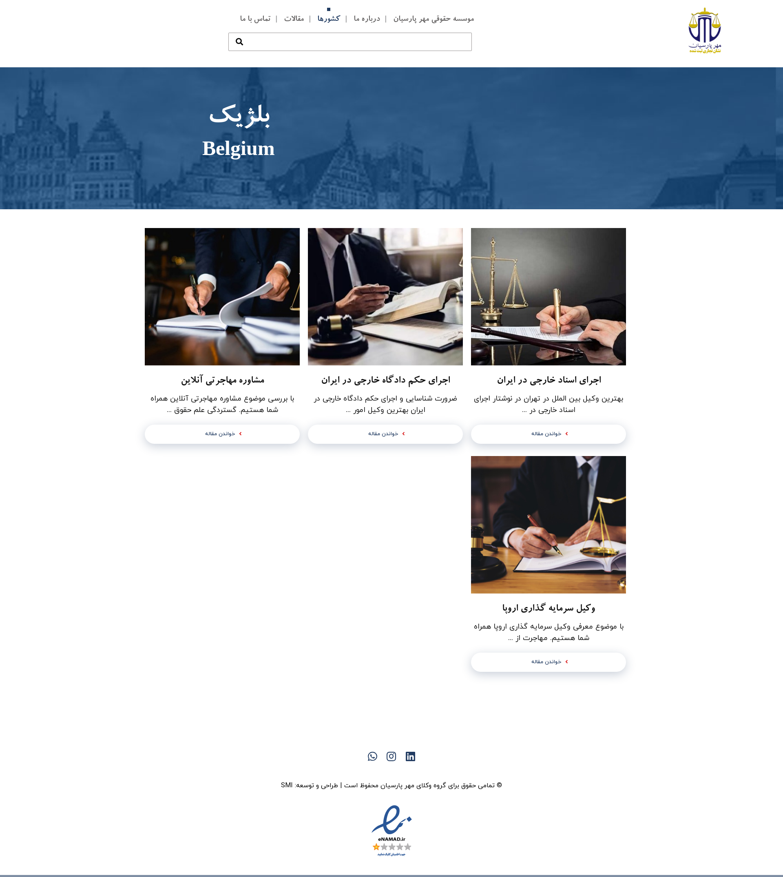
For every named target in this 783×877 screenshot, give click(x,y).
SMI (287, 785)
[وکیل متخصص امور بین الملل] (705, 30)
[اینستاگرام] (359, 770)
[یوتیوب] (375, 770)
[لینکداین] (391, 770)
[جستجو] (239, 33)
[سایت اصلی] (424, 770)
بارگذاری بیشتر (385, 703)
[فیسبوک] (408, 770)
